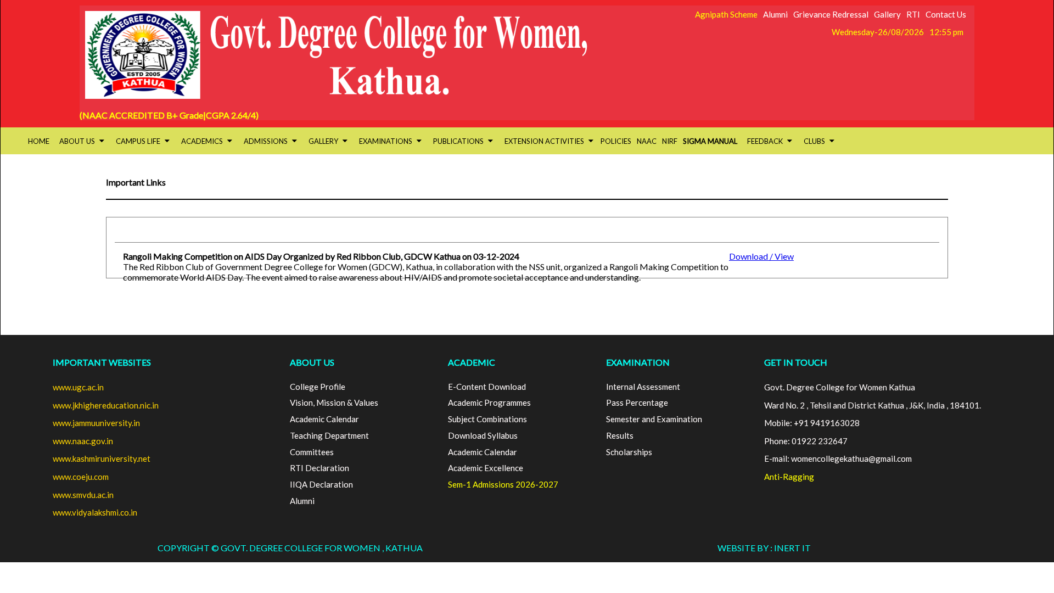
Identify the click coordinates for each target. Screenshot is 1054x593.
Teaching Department (329, 435)
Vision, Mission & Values (334, 402)
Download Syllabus (483, 435)
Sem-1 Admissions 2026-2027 (503, 484)
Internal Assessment (643, 386)
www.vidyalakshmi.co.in (95, 512)
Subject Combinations (487, 419)
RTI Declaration (319, 468)
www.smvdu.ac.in (83, 495)
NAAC (647, 141)
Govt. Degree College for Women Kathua (839, 387)
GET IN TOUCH (795, 362)
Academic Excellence (485, 468)
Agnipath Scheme (726, 14)
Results (619, 435)
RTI (913, 14)
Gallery (887, 14)
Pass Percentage (637, 402)
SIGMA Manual (710, 141)
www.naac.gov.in (83, 441)
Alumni (775, 14)
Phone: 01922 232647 (806, 441)
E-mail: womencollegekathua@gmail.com (838, 458)
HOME (38, 141)
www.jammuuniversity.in (96, 423)
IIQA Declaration (321, 484)
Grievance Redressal (830, 14)
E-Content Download (487, 386)
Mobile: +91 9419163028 (812, 423)
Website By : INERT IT (764, 547)
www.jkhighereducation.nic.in (106, 405)
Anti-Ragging (789, 477)
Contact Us (946, 14)
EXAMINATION (638, 362)
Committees (312, 452)
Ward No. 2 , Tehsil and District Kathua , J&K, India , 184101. (872, 405)
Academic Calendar (324, 419)
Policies (616, 141)
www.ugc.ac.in (78, 387)
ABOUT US (312, 362)
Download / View (761, 256)
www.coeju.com (81, 477)
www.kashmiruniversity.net (101, 458)
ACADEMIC (471, 362)
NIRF (669, 141)
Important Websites (102, 362)
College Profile (317, 386)
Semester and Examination (654, 419)
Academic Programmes (489, 402)
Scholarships (629, 452)
